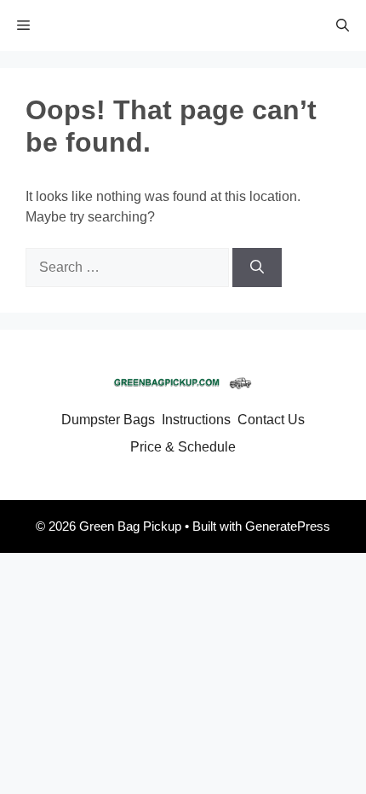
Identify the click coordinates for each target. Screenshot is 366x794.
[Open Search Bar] (342, 25)
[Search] (257, 267)
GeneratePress (287, 526)
